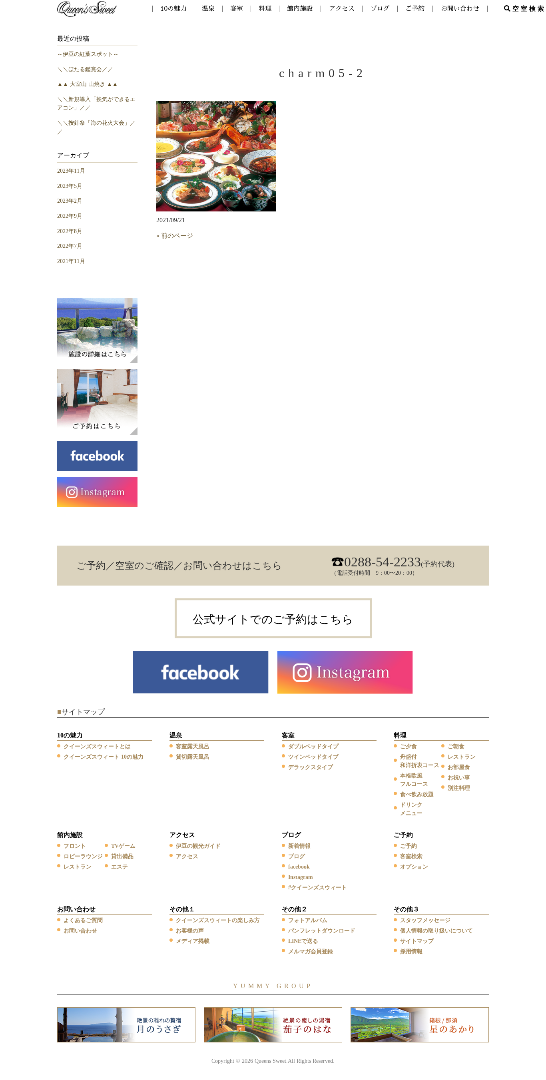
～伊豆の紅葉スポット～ (88, 54)
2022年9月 (69, 216)
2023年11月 (71, 170)
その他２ (294, 909)
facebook (299, 867)
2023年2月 (69, 200)
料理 (400, 735)
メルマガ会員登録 (310, 951)
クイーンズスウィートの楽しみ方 (218, 920)
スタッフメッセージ (425, 920)
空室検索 (529, 8)
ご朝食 (456, 746)
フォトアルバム (307, 920)
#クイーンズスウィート (317, 888)
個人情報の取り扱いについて (436, 931)
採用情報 (411, 951)
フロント (75, 846)
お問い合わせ (76, 909)
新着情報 (299, 846)
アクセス (182, 834)
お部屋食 (459, 767)
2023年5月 (69, 186)
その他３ (406, 909)
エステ (119, 867)
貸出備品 (122, 856)
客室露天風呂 (192, 746)
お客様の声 (190, 931)
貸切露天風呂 (192, 757)
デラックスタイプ (310, 767)
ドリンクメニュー (411, 809)
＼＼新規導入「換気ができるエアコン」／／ (96, 103)
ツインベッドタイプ (313, 757)
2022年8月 (69, 231)
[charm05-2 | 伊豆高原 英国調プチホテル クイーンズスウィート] (87, 8)
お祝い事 (459, 778)
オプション (414, 867)
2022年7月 (69, 246)
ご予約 (403, 834)
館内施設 (70, 834)
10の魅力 (70, 735)
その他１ (182, 909)
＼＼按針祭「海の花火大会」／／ (96, 127)
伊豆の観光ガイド (198, 846)
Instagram (300, 877)
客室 (288, 735)
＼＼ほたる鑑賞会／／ (85, 69)
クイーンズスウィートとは (97, 746)
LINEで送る (303, 941)
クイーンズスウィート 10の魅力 (103, 757)
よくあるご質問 (83, 920)
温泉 (175, 735)
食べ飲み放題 (417, 794)
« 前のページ (174, 235)
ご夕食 (408, 746)
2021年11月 (71, 261)
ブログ (291, 834)
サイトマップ (417, 941)
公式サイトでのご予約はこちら (273, 619)
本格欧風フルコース (414, 780)
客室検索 (411, 856)
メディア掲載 (192, 941)
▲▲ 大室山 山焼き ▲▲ (87, 84)
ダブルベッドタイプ (313, 746)
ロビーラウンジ (83, 856)
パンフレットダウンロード (321, 931)
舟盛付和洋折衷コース (419, 761)
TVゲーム (123, 846)
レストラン (462, 757)
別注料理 (459, 788)
